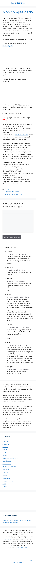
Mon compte (7, 540)
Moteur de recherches (10, 467)
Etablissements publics (10, 458)
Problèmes (6, 478)
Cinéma (5, 450)
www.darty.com (8, 46)
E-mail (5, 455)
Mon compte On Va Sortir (13, 194)
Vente (7, 189)
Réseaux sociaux (8, 481)
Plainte (5, 475)
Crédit (5, 452)
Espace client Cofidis (12, 191)
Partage (5, 472)
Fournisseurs (7, 461)
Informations (7, 464)
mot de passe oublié (21, 135)
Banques (5, 447)
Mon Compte (18, 3)
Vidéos (5, 486)
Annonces (6, 441)
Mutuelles (6, 469)
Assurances (6, 444)
